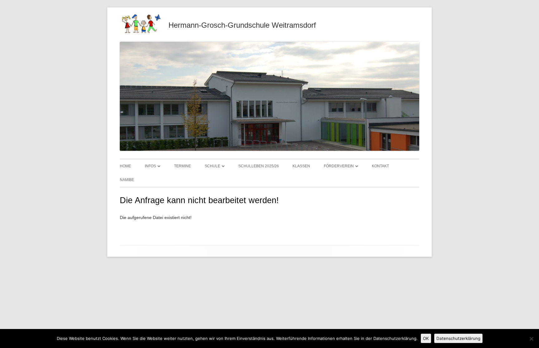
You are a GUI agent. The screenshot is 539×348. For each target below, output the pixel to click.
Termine (182, 166)
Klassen (301, 166)
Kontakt (380, 166)
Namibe (127, 180)
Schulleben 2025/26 (258, 166)
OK (426, 338)
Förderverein (339, 166)
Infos (150, 166)
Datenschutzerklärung (458, 338)
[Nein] (531, 339)
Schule (212, 166)
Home (125, 166)
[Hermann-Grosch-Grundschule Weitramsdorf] (140, 32)
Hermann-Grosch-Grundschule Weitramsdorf (242, 25)
